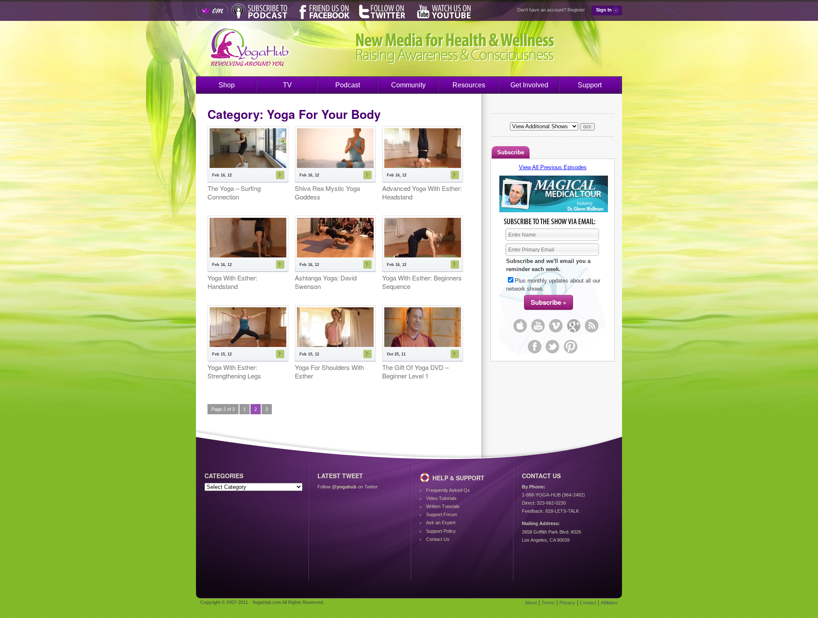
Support (590, 85)
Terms (548, 602)
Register (576, 9)
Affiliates (609, 602)
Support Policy (441, 531)
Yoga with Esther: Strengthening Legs (234, 371)
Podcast (347, 85)
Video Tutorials (441, 498)
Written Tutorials (443, 506)
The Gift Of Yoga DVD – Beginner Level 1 (415, 371)
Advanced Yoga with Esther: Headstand (422, 192)
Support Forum (441, 514)
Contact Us (437, 539)
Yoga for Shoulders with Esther (329, 371)
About (531, 602)
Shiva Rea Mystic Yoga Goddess (327, 192)
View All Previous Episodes (553, 167)
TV (287, 85)
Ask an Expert (440, 522)
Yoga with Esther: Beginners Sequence (422, 282)
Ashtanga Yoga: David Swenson (326, 282)
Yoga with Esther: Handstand (232, 282)
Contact (588, 602)
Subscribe (510, 152)
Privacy (567, 602)
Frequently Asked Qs (448, 490)
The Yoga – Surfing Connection (234, 192)
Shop (227, 85)
